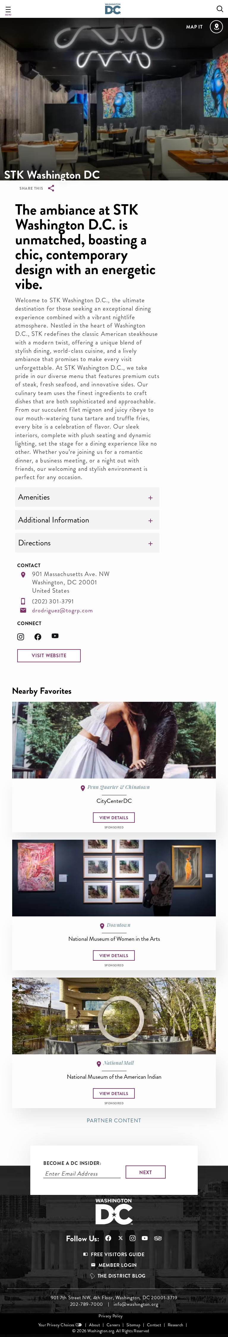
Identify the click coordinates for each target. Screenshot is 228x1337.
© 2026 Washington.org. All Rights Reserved (110, 1331)
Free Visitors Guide (118, 1254)
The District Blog (122, 1275)
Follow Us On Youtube (142, 1238)
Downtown (118, 925)
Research (175, 1325)
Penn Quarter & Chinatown (119, 787)
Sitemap (133, 1325)
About (94, 1325)
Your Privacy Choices (56, 1325)
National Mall (119, 1063)
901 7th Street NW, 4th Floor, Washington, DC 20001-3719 (114, 1297)
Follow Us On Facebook (105, 1238)
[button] (49, 655)
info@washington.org (136, 1304)
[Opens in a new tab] (25, 638)
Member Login (118, 1265)
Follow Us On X (117, 1239)
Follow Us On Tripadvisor (155, 1238)
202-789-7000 (86, 1304)
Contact (154, 1325)
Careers (113, 1325)
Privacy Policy (111, 1316)
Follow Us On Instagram (130, 1238)
